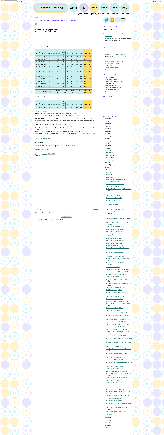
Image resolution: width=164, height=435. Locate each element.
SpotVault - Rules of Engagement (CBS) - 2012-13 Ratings (57, 20)
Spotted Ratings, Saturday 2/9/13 (114, 310)
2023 (106, 126)
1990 (106, 427)
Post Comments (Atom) (48, 213)
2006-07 (37, 146)
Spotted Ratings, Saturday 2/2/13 (114, 380)
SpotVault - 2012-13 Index (113, 267)
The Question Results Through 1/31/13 (116, 400)
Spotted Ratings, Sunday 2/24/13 (114, 193)
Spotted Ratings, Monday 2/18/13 (114, 231)
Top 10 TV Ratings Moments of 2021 (114, 61)
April (107, 172)
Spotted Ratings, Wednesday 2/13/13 (115, 287)
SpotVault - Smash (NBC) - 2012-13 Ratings (117, 329)
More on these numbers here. (42, 138)
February (108, 177)
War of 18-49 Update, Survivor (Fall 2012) (117, 301)
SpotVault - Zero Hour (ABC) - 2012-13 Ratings (118, 269)
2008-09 (47, 146)
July (107, 165)
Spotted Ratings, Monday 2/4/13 (114, 368)
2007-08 (42, 146)
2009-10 (53, 146)
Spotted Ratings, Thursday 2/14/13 (115, 276)
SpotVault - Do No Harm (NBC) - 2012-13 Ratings (119, 335)
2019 (106, 136)
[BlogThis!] (50, 154)
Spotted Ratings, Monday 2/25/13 (114, 186)
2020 (106, 133)
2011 (106, 420)
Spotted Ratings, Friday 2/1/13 (114, 382)
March (108, 174)
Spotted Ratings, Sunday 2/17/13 (114, 238)
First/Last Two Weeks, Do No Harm (115, 256)
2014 (106, 148)
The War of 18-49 (70, 146)
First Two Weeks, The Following (114, 398)
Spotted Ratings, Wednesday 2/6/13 (115, 357)
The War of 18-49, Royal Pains (114, 290)
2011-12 (63, 146)
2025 (106, 121)
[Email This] (49, 154)
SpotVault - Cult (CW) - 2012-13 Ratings (116, 216)
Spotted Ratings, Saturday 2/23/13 (115, 195)
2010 (106, 422)
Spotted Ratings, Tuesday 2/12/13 (115, 296)
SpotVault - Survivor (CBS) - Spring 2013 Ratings (118, 272)
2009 (106, 425)
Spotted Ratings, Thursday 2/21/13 (115, 209)
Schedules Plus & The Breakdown (117, 54)
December (109, 152)
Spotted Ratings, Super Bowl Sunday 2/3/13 (117, 377)
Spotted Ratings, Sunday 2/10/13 (114, 308)
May (107, 169)
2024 (106, 124)
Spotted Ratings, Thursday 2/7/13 (114, 346)
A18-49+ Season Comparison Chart (118, 57)
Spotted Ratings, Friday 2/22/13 (114, 198)
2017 (106, 141)
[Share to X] (52, 154)
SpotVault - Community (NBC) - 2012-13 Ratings (118, 326)
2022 (106, 128)
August (108, 162)
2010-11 (58, 146)
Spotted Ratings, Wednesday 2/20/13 (115, 226)
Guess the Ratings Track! (111, 67)
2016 (106, 143)
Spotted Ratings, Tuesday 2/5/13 (114, 366)
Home (66, 209)
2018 (106, 138)
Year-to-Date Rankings (115, 38)
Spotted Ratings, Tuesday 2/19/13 (115, 229)
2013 (106, 150)
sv (39, 155)
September (109, 160)
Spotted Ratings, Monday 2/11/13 (114, 299)
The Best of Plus (109, 65)
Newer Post (38, 209)
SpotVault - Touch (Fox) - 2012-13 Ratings (117, 322)
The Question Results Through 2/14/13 (116, 274)
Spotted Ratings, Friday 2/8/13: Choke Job (117, 313)
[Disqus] (66, 184)
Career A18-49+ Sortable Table (117, 59)
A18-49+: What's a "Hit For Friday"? (115, 245)
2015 (106, 145)
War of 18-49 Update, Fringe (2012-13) (116, 411)
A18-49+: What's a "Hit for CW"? (114, 204)
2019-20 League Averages (112, 63)
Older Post (95, 209)
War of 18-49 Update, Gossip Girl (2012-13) (117, 395)
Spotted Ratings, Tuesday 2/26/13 (115, 184)
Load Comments (66, 216)
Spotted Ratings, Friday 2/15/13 (114, 243)
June (107, 167)
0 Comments (44, 154)
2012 (106, 418)
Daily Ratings (108, 36)
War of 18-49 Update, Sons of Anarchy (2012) (118, 319)
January (108, 414)
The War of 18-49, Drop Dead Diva (115, 389)
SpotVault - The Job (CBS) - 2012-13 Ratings (117, 324)
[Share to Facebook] (54, 154)
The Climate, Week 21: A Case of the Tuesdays (118, 207)
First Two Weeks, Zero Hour (113, 181)
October (108, 157)
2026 (106, 119)
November (109, 155)
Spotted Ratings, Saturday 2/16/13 (115, 240)
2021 (106, 131)
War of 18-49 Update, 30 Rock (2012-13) (116, 371)
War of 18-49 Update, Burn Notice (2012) (116, 359)
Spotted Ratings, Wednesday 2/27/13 (115, 179)
